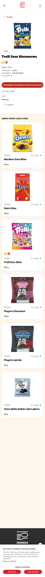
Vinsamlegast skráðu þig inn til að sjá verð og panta (22, 85)
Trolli (5, 51)
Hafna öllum (12, 572)
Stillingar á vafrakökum (22, 567)
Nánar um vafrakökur (9, 561)
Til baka (10, 17)
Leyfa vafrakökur (32, 572)
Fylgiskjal (10, 105)
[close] (40, 545)
